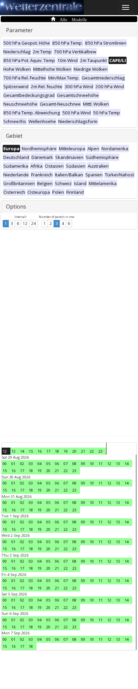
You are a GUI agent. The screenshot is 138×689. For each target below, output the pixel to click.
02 (22, 463)
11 (100, 463)
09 (83, 463)
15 (31, 451)
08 (74, 463)
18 (57, 451)
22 (92, 451)
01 (13, 463)
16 (40, 451)
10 (92, 463)
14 (22, 451)
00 (5, 463)
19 (66, 451)
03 (31, 463)
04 (40, 463)
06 (57, 463)
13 (13, 451)
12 (25, 223)
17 (48, 451)
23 (100, 451)
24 (33, 223)
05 (48, 463)
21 (83, 451)
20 (74, 451)
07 (66, 463)
